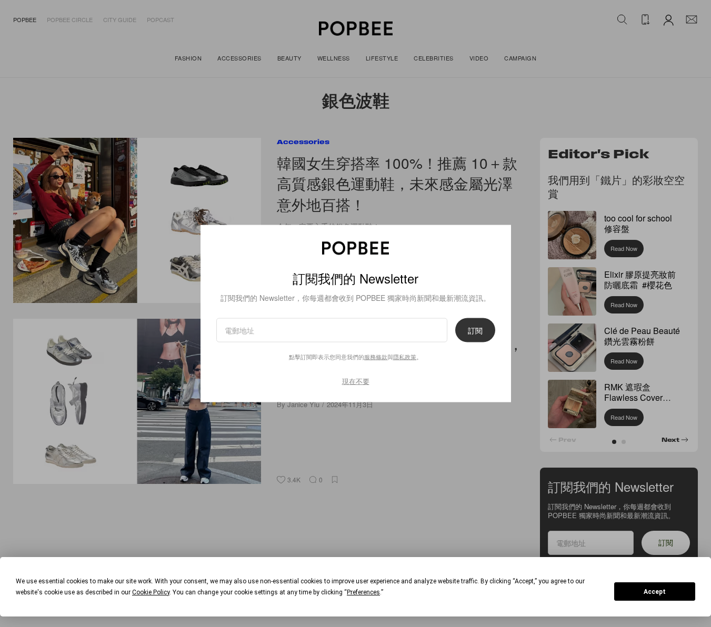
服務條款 (375, 356)
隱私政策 (404, 356)
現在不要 (355, 381)
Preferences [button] (363, 592)
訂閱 (475, 330)
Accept (655, 591)
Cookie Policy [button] (150, 592)
